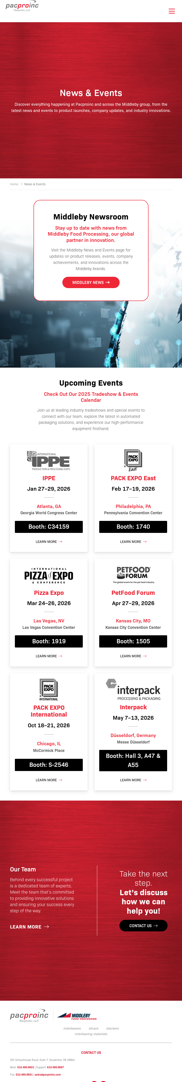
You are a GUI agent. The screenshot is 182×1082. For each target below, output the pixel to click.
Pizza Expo (49, 592)
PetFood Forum (133, 592)
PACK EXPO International (49, 710)
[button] (171, 11)
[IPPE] (49, 460)
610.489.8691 (24, 1074)
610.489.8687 (55, 1067)
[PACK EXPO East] (133, 460)
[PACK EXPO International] (49, 689)
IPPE (48, 477)
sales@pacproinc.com (48, 1074)
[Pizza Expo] (49, 575)
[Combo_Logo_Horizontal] (53, 1015)
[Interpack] (133, 689)
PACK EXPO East (133, 477)
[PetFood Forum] (133, 575)
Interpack (133, 706)
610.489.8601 (25, 1067)
